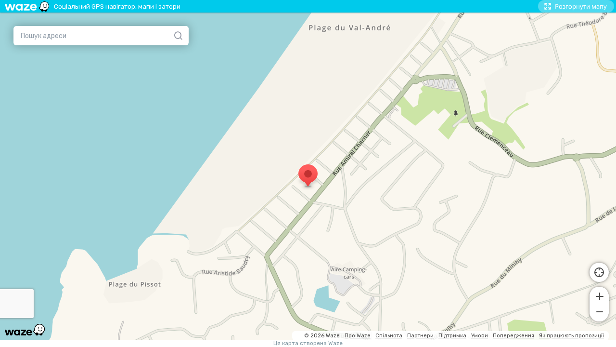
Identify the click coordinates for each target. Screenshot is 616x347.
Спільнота (388, 336)
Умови (479, 336)
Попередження (513, 336)
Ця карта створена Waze (308, 343)
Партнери (420, 336)
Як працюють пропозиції (571, 336)
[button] (599, 295)
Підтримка (452, 336)
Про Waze (358, 336)
